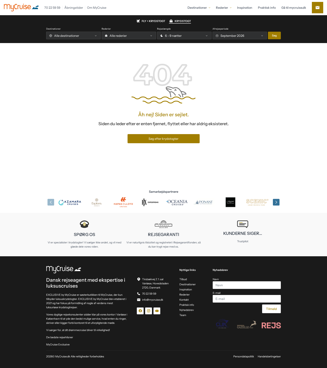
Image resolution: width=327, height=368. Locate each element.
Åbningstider (73, 8)
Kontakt (317, 7)
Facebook (140, 310)
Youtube (156, 310)
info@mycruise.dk (152, 299)
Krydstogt (183, 21)
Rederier (106, 28)
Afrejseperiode (220, 28)
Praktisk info (186, 305)
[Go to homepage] (21, 7)
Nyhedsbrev (186, 310)
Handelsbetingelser (269, 356)
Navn (216, 279)
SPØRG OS (84, 234)
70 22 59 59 (52, 8)
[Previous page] (50, 202)
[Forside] (87, 269)
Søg (274, 35)
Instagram (148, 310)
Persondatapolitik (243, 356)
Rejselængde (164, 28)
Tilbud (183, 279)
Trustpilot (242, 241)
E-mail (216, 293)
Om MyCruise (96, 8)
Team (182, 315)
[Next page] (276, 202)
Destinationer (53, 28)
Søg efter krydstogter (163, 139)
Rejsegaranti (163, 234)
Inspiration (185, 289)
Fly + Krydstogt (153, 21)
